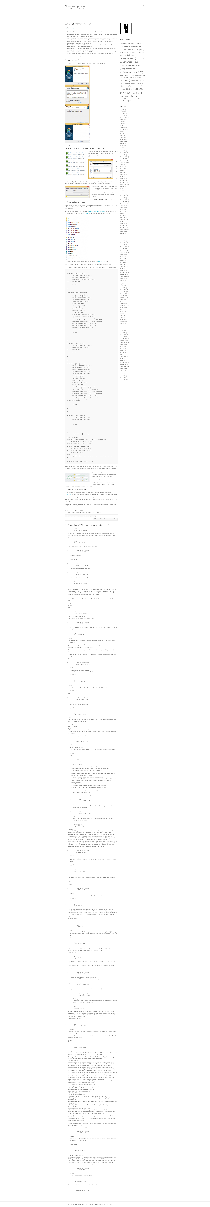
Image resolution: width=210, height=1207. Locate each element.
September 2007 (123, 342)
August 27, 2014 (80, 511)
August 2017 (123, 207)
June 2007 (122, 348)
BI (65, 512)
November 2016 (123, 225)
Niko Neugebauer (76, 6)
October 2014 (123, 274)
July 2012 (122, 309)
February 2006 (123, 378)
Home (66, 16)
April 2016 (122, 239)
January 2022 (123, 125)
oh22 (87, 512)
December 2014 (123, 270)
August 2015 (123, 254)
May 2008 (122, 329)
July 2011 (122, 323)
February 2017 (123, 219)
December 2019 (123, 157)
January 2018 (123, 198)
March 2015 (122, 264)
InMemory (127, 77)
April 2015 (122, 262)
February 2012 (123, 317)
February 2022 (123, 123)
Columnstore (73, 16)
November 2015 (123, 248)
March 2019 (122, 172)
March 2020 (122, 151)
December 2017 (123, 200)
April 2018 (122, 192)
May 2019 (122, 170)
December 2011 (123, 321)
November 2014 (123, 272)
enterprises (135, 75)
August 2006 (123, 368)
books (129, 52)
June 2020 (122, 145)
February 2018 (123, 196)
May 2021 (122, 131)
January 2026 (123, 115)
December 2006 (123, 360)
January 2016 (123, 245)
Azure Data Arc (132, 43)
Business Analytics (71, 512)
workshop (136, 99)
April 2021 (122, 133)
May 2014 (122, 284)
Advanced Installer (107, 40)
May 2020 (122, 147)
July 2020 (122, 143)
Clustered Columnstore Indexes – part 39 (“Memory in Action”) (81, 516)
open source (91, 512)
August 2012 (123, 307)
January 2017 (123, 221)
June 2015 (122, 258)
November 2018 (123, 180)
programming (126, 86)
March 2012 (122, 315)
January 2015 (123, 268)
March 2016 (122, 241)
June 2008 (122, 327)
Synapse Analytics (112, 16)
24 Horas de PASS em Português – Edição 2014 (105, 518)
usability (123, 99)
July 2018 (122, 186)
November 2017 (123, 202)
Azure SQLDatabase (130, 44)
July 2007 (122, 346)
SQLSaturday (132, 89)
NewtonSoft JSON (102, 261)
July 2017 (122, 209)
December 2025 (123, 117)
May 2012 (122, 313)
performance (127, 83)
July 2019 (122, 166)
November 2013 (123, 295)
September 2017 (123, 205)
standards (137, 93)
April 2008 (122, 331)
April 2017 (122, 215)
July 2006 (122, 370)
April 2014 (122, 286)
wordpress (129, 98)
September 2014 (124, 276)
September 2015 (124, 252)
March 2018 (122, 194)
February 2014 (123, 290)
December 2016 (123, 223)
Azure (123, 43)
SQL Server (97, 512)
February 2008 (123, 335)
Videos (121, 16)
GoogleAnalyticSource (71, 29)
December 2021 (123, 127)
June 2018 (122, 188)
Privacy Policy (85, 1204)
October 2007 (123, 340)
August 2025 (123, 119)
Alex (75, 680)
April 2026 (122, 112)
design (128, 75)
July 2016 (122, 233)
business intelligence (80, 512)
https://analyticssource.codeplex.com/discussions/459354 (81, 618)
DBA (122, 75)
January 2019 (123, 176)
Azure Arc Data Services (99, 16)
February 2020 (123, 153)
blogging (123, 52)
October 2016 (123, 227)
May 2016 (122, 237)
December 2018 (123, 178)
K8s (134, 77)
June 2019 (122, 168)
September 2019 (124, 162)
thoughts (136, 96)
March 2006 (122, 376)
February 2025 (123, 121)
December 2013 (123, 293)
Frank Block (76, 1006)
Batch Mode (82, 16)
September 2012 (124, 305)
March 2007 (122, 354)
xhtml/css (124, 101)
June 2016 (122, 235)
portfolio (134, 83)
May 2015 (122, 260)
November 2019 (123, 158)
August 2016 (123, 231)
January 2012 (123, 319)
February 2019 (123, 174)
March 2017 (122, 217)
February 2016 (123, 243)
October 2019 (123, 160)
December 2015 (123, 247)
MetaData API (85, 213)
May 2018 (122, 190)
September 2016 (124, 229)
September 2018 (124, 184)
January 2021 (123, 139)
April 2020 (122, 149)
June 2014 (122, 282)
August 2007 (123, 344)
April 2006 (122, 374)
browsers (136, 52)
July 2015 (122, 256)
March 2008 (122, 333)
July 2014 (122, 280)
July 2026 (122, 110)
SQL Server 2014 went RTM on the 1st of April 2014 (93, 34)
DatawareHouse (132, 72)
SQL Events (128, 16)
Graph (89, 16)
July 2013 (122, 301)
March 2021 (122, 135)
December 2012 (123, 303)
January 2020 (123, 155)
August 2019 (123, 164)
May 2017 (122, 213)
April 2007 (122, 352)
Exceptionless (114, 51)
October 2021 (123, 129)
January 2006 (123, 380)
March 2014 (122, 288)
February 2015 (123, 266)
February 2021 (123, 137)
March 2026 (122, 114)
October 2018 (123, 182)
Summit (123, 96)
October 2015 (123, 250)
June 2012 (122, 311)
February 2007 (123, 356)
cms (142, 58)
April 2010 (122, 325)
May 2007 (122, 350)
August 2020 (123, 141)
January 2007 (123, 358)
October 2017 (123, 204)
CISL (139, 58)
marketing (140, 77)
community (131, 68)
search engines (135, 86)
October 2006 (123, 364)
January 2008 (123, 337)
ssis (100, 512)
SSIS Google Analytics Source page (97, 211)
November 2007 (123, 339)
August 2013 (123, 299)
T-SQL (128, 96)
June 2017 (122, 211)
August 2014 (123, 278)
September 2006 (124, 366)
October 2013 (123, 297)
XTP (131, 101)
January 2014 (123, 292)
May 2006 (122, 372)
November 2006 (123, 362)
